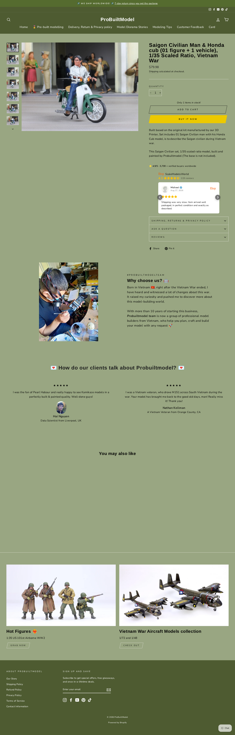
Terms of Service (15, 700)
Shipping (153, 71)
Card (212, 27)
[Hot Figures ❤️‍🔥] (61, 595)
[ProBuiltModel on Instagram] (65, 700)
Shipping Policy (14, 684)
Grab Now (18, 645)
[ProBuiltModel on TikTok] (90, 700)
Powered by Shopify (117, 722)
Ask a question (164, 228)
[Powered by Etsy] (213, 188)
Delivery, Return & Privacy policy (90, 27)
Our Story (11, 678)
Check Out (131, 645)
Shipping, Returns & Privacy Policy (181, 220)
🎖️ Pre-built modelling (48, 27)
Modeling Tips (162, 27)
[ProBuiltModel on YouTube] (77, 700)
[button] (159, 197)
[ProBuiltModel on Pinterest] (83, 700)
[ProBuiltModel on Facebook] (71, 700)
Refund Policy (14, 689)
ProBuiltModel (117, 19)
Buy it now (188, 119)
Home (24, 27)
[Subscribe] (109, 689)
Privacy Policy (13, 695)
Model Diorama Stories (132, 27)
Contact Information (17, 706)
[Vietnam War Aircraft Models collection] (174, 595)
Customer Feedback (190, 27)
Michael (175, 187)
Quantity (156, 86)
